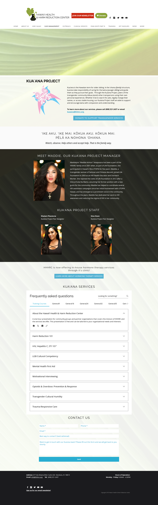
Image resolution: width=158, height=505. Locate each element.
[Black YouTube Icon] (122, 18)
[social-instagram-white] (31, 487)
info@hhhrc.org (37, 477)
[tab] (39, 303)
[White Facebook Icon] (27, 487)
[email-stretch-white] (42, 487)
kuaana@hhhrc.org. (75, 112)
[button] (25, 26)
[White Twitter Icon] (34, 487)
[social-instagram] (114, 18)
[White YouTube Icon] (38, 487)
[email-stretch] (126, 18)
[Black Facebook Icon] (110, 18)
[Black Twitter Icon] (118, 18)
